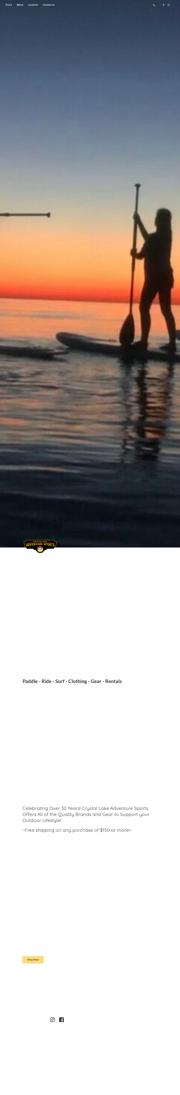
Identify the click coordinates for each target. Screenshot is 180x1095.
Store (9, 4)
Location (33, 4)
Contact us (49, 4)
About (20, 4)
